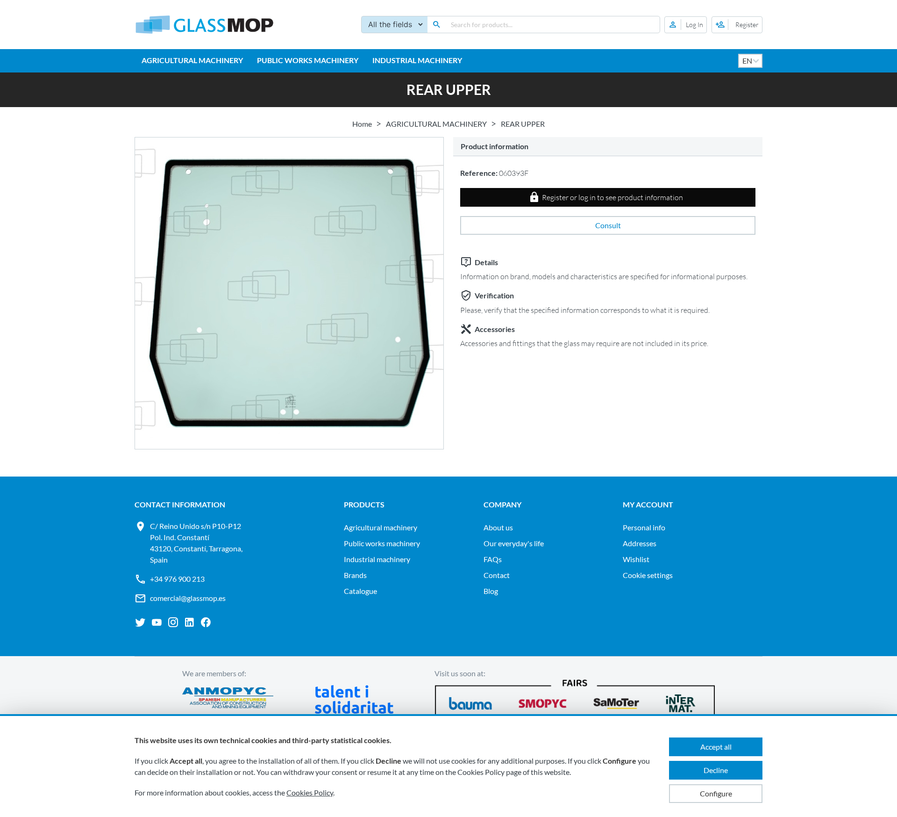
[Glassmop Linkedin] (189, 622)
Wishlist (636, 559)
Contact (497, 575)
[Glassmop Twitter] (140, 622)
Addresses (639, 543)
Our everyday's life (514, 543)
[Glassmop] (205, 24)
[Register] (737, 25)
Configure (716, 793)
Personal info (644, 527)
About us (498, 527)
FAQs (493, 559)
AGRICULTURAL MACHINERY (192, 60)
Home (362, 123)
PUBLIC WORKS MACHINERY (307, 60)
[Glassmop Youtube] (157, 622)
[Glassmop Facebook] (206, 622)
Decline (716, 770)
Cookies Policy (309, 792)
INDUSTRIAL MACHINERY (417, 60)
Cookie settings (648, 575)
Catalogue (360, 590)
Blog (491, 590)
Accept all (716, 746)
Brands (355, 575)
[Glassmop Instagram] (173, 622)
